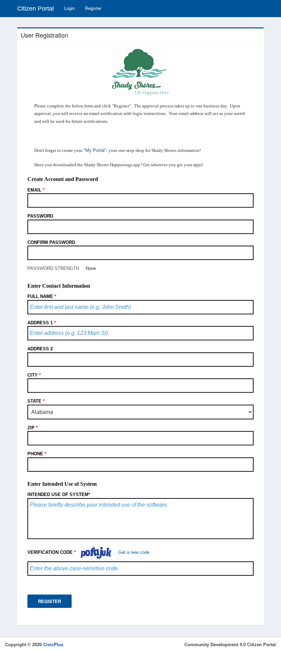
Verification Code (51, 552)
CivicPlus (53, 644)
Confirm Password (51, 242)
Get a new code (133, 552)
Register (93, 8)
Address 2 (40, 348)
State (36, 401)
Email (36, 190)
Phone (36, 453)
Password (40, 216)
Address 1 (41, 322)
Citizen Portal (35, 8)
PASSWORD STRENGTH (53, 268)
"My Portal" (95, 150)
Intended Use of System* (58, 494)
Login (69, 8)
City (34, 375)
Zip (32, 427)
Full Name (41, 296)
